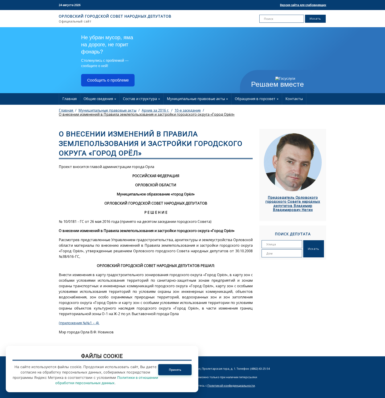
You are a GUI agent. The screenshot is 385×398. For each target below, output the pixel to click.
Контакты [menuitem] (294, 98)
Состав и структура (140, 98)
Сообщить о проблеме (108, 80)
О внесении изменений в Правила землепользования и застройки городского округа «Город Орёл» (147, 114)
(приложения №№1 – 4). (79, 322)
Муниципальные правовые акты (196, 98)
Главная (69, 98)
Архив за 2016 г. (155, 110)
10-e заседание (187, 110)
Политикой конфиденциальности (231, 386)
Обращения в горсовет (255, 98)
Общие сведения (99, 98)
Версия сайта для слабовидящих (303, 5)
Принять (175, 369)
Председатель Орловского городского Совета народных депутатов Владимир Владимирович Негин (292, 204)
